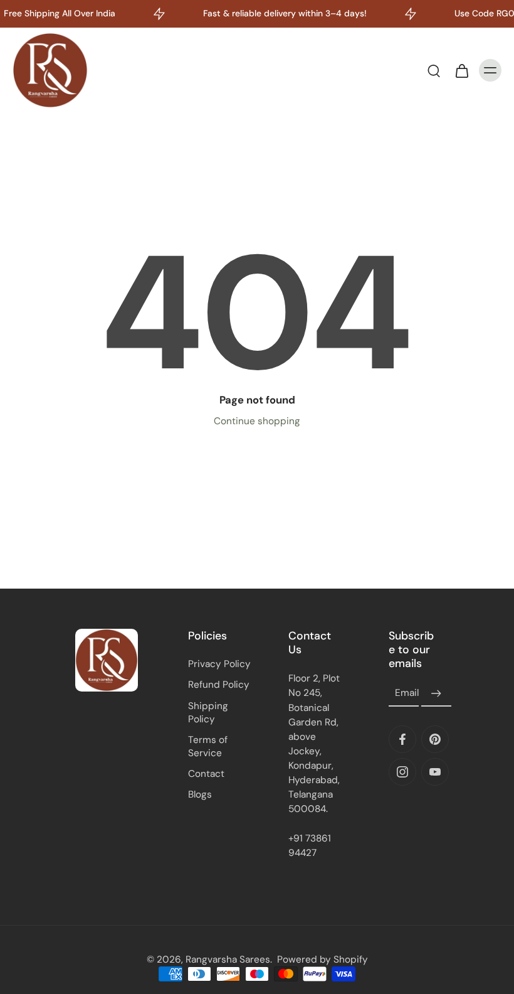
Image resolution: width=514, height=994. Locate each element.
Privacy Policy (219, 664)
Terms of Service (208, 746)
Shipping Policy (208, 712)
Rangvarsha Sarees (228, 959)
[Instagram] (402, 772)
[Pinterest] (435, 739)
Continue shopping (257, 421)
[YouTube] (435, 772)
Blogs (200, 794)
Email (407, 693)
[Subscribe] (436, 693)
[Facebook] (402, 739)
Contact (206, 773)
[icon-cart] (461, 70)
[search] (434, 70)
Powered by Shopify (322, 959)
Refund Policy (218, 684)
